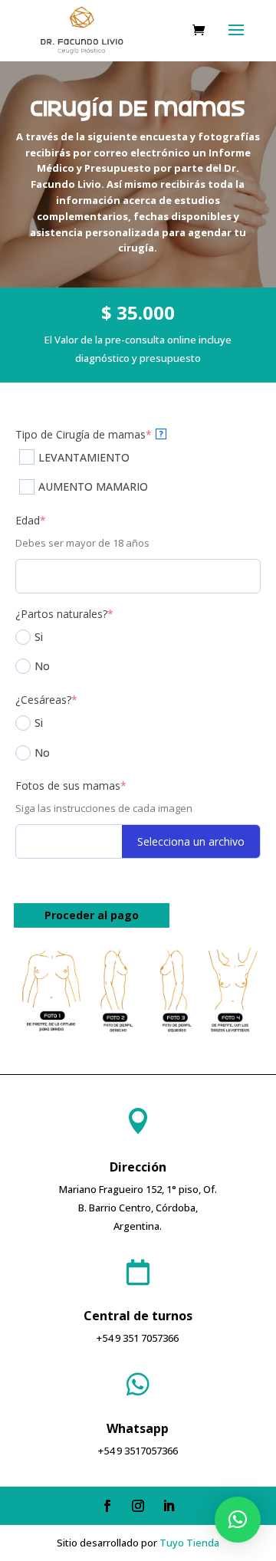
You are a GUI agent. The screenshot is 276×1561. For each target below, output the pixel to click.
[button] (238, 1520)
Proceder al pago (91, 915)
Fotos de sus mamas (71, 785)
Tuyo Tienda (189, 1542)
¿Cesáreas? (46, 699)
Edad (30, 520)
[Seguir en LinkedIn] (168, 1506)
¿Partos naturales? (64, 613)
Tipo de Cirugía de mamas (89, 434)
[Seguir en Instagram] (138, 1506)
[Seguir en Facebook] (107, 1506)
